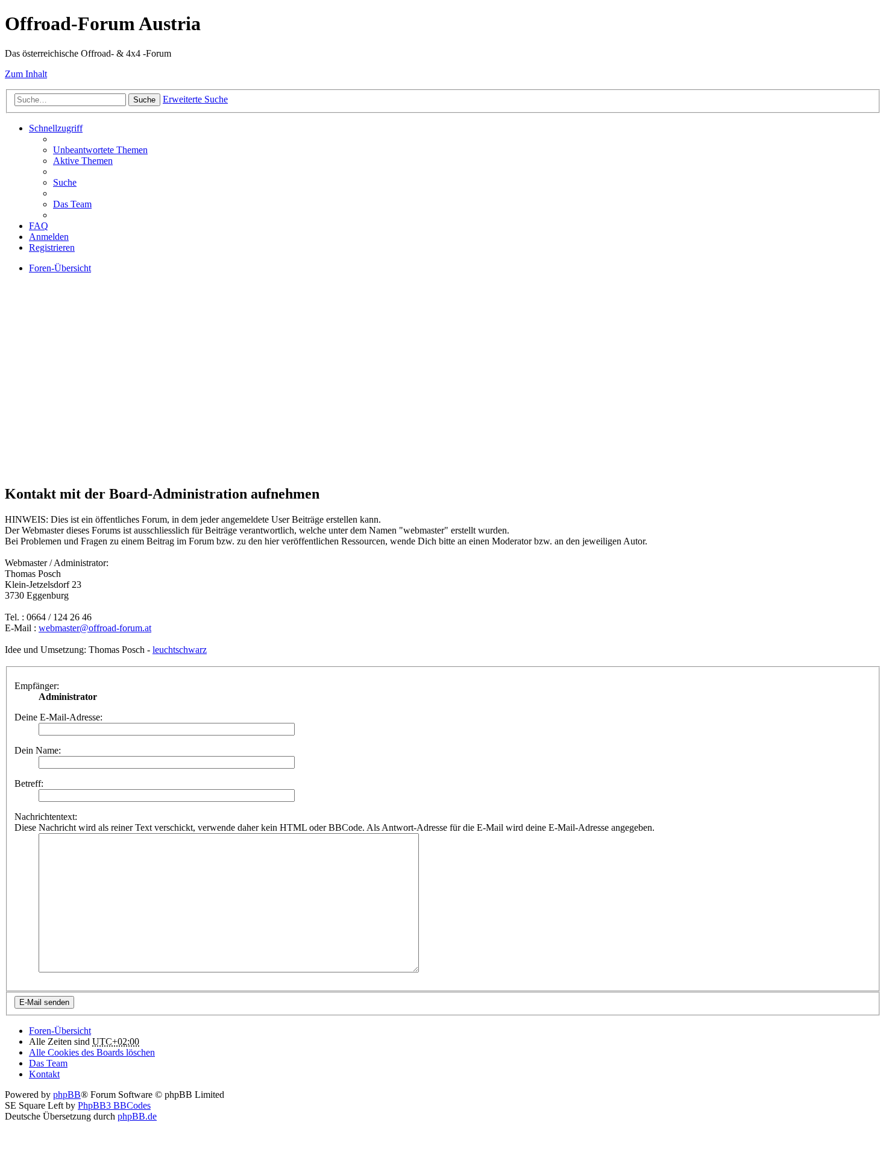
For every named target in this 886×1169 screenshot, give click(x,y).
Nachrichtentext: (45, 816)
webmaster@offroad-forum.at (95, 628)
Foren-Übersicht (60, 1031)
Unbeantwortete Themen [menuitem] (100, 150)
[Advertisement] (366, 389)
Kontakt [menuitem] (44, 1074)
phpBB (67, 1094)
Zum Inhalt (26, 74)
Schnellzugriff (56, 128)
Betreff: (28, 783)
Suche (144, 99)
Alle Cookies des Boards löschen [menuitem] (92, 1052)
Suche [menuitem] (65, 182)
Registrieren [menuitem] (52, 247)
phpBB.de (137, 1116)
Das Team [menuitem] (72, 204)
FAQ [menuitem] (38, 226)
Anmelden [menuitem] (49, 237)
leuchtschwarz (179, 649)
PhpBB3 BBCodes (114, 1105)
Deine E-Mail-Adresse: (58, 717)
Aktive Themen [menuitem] (83, 161)
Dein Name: (37, 750)
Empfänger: (36, 686)
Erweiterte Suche (195, 99)
